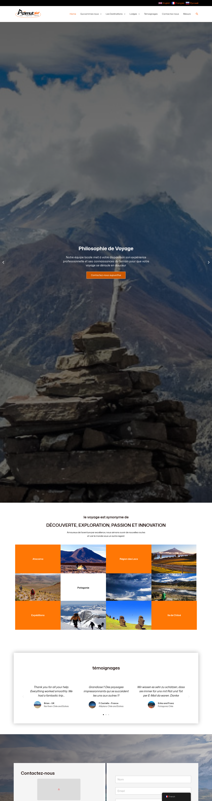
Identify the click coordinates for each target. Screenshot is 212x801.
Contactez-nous (170, 13)
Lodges (133, 13)
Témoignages (151, 13)
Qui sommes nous (89, 13)
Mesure (187, 13)
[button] (100, 14)
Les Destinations (114, 13)
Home (73, 13)
